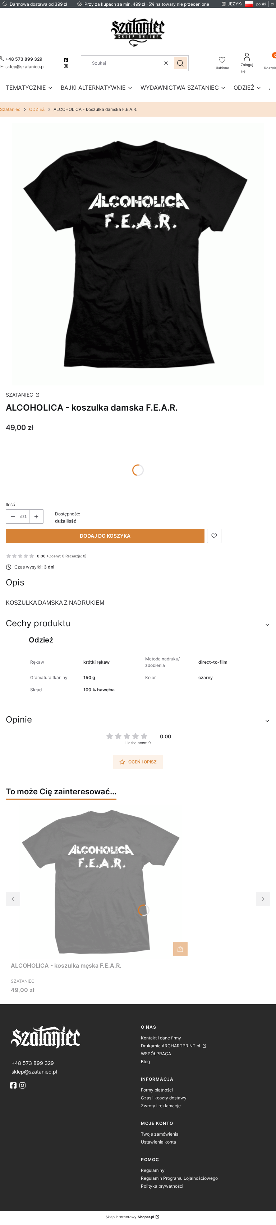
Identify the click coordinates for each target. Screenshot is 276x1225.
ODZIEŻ (37, 109)
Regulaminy (153, 1170)
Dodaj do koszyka (105, 536)
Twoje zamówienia (160, 1134)
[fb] (14, 1085)
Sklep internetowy (130, 1217)
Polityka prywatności (162, 1186)
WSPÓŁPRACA (156, 1053)
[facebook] (66, 60)
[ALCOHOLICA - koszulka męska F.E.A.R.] (100, 882)
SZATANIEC (20, 395)
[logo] (72, 1036)
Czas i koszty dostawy (164, 1097)
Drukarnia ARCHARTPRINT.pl (171, 1045)
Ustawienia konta (158, 1142)
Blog (145, 1061)
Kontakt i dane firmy (161, 1038)
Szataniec (10, 109)
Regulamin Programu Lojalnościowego (179, 1178)
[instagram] (66, 66)
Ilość (10, 504)
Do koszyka (180, 949)
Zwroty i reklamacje (161, 1105)
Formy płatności (157, 1090)
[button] (180, 63)
